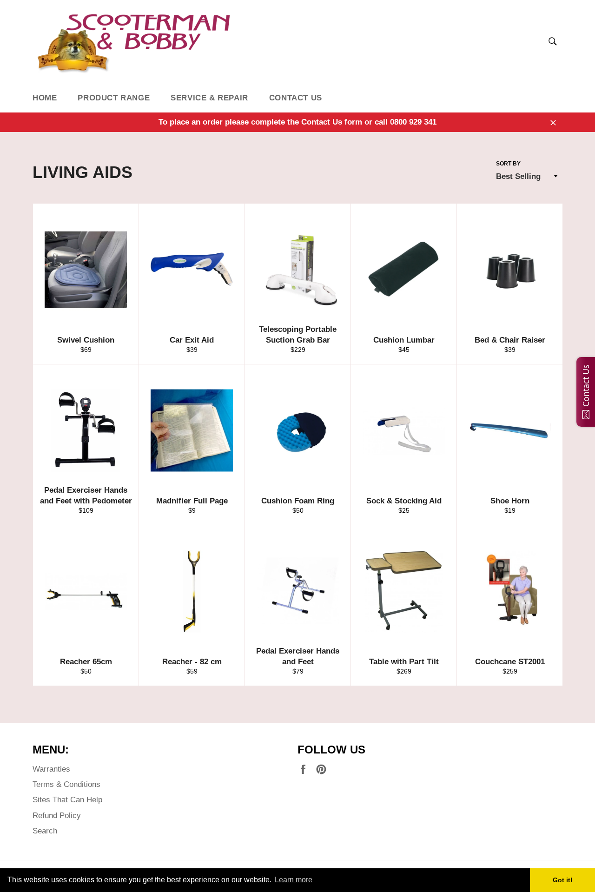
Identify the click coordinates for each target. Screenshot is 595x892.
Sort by (508, 163)
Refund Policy (57, 815)
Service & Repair (209, 97)
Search (45, 830)
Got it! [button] (563, 880)
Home (45, 97)
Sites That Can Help (67, 799)
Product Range (114, 97)
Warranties (51, 769)
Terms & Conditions (66, 784)
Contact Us (295, 97)
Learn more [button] (293, 880)
